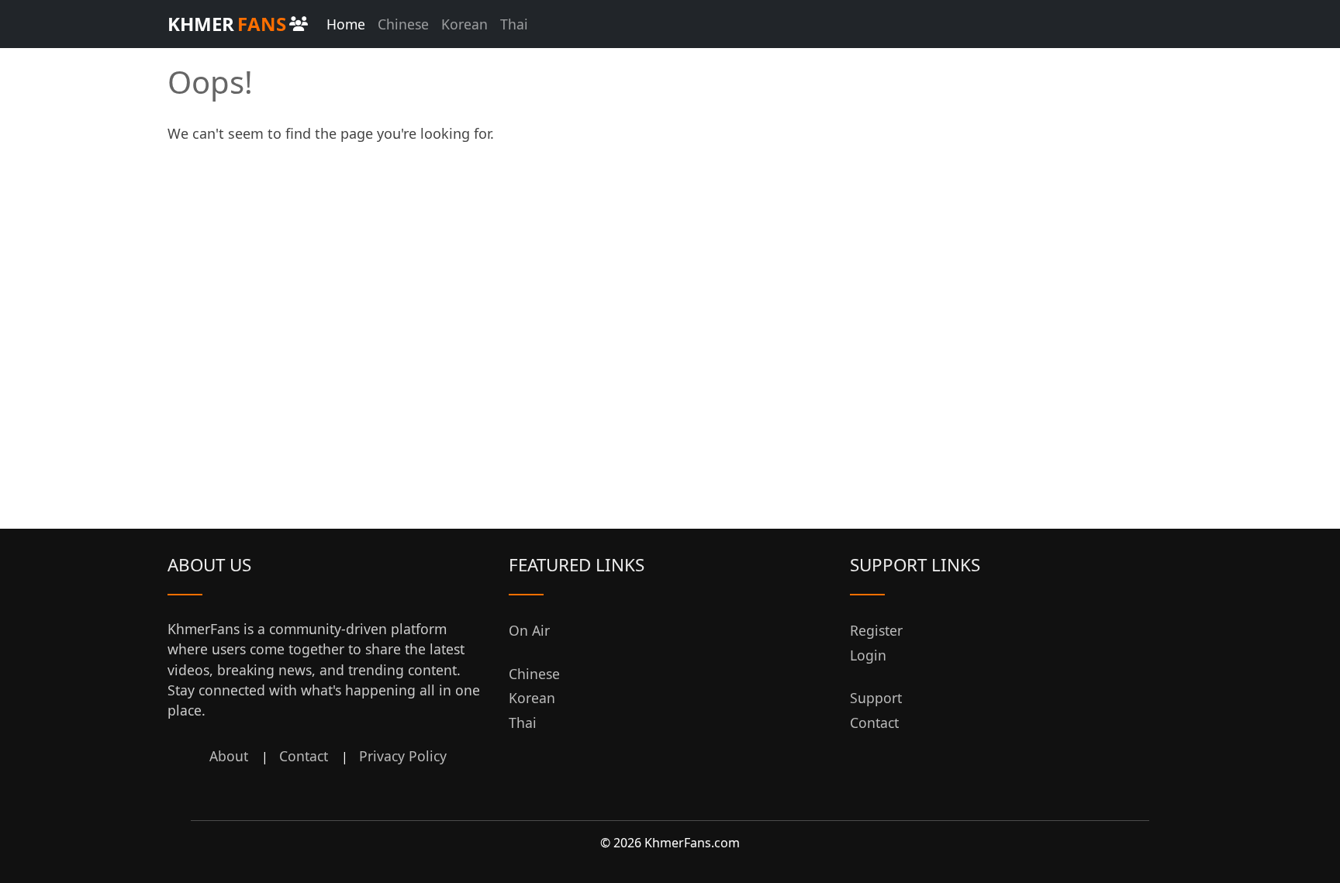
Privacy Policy (403, 756)
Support (876, 697)
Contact (303, 756)
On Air (529, 630)
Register (876, 630)
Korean (464, 24)
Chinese (403, 24)
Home (345, 24)
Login (868, 655)
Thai (514, 24)
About (228, 756)
